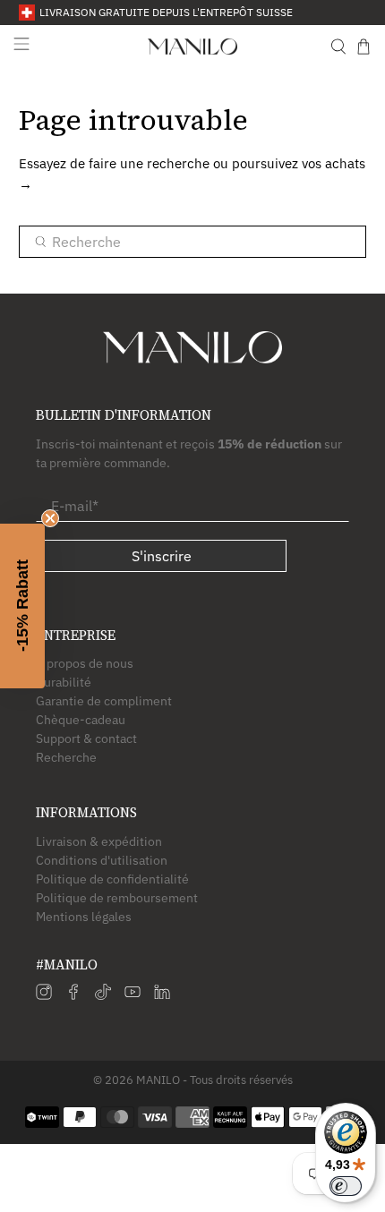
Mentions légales (84, 917)
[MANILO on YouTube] (132, 995)
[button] (22, 606)
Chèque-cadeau (80, 720)
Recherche (66, 757)
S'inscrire (162, 556)
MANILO (158, 1079)
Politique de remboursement (117, 898)
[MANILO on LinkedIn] (162, 995)
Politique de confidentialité (112, 879)
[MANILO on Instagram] (44, 995)
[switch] (345, 1186)
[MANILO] (193, 46)
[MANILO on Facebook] (73, 995)
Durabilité (63, 682)
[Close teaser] (50, 518)
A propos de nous (84, 663)
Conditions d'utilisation (101, 860)
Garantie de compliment (104, 701)
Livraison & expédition (99, 841)
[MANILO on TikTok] (103, 995)
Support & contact (86, 738)
